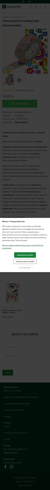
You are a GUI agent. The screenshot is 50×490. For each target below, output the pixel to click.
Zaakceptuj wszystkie (25, 255)
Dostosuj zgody (25, 268)
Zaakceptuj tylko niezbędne (25, 261)
